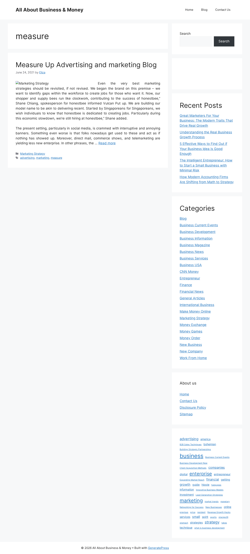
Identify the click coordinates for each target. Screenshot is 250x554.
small (196, 517)
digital (184, 474)
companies (216, 467)
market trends (212, 501)
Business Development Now (193, 463)
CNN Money (189, 272)
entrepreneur (222, 474)
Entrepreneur (190, 278)
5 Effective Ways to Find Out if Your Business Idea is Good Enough (203, 149)
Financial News (192, 292)
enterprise (200, 473)
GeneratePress (158, 548)
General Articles (192, 298)
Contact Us (222, 10)
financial (212, 479)
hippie (205, 484)
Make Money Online (195, 311)
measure (56, 157)
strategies (196, 522)
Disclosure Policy (193, 407)
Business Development (197, 232)
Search (185, 34)
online (227, 507)
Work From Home (193, 358)
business (191, 455)
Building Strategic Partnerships (195, 449)
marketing (42, 157)
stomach (184, 523)
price (192, 512)
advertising (27, 157)
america (205, 439)
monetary (225, 501)
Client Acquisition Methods (193, 468)
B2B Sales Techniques (191, 444)
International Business (197, 305)
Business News (192, 252)
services (185, 516)
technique (186, 527)
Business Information (196, 238)
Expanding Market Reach (192, 480)
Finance (186, 285)
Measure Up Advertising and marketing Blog (86, 65)
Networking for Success (192, 507)
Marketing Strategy (32, 153)
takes (224, 523)
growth (185, 484)
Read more (107, 143)
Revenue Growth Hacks (218, 512)
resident (201, 512)
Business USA (191, 265)
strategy (212, 522)
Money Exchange (193, 325)
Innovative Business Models (209, 490)
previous (184, 512)
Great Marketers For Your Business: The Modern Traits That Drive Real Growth (206, 121)
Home (189, 10)
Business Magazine (195, 245)
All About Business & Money (49, 10)
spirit (205, 516)
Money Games (191, 331)
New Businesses (213, 507)
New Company (191, 351)
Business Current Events (199, 225)
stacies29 (223, 517)
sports (213, 517)
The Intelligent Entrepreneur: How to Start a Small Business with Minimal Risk (206, 165)
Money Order (190, 338)
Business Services (194, 258)
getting (225, 479)
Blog (204, 10)
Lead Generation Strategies (209, 495)
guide (196, 484)
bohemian (210, 444)
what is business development (209, 528)
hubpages (216, 485)
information (187, 489)
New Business (191, 345)
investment (187, 494)
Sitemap (186, 414)
